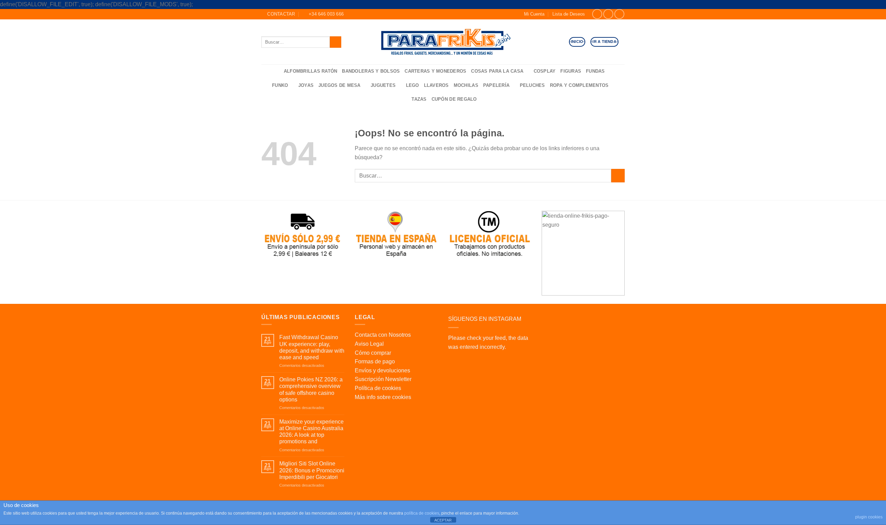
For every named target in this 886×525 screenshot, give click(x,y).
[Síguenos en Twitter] (619, 14)
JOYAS (306, 85)
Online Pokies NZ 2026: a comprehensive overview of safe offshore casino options (311, 389)
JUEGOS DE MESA (339, 85)
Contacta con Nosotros (383, 335)
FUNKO (280, 85)
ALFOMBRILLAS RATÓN (310, 71)
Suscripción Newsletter (383, 379)
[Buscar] (276, 71)
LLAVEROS (436, 85)
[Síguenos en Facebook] (597, 14)
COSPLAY (545, 71)
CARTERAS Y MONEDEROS (435, 71)
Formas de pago (375, 361)
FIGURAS (570, 71)
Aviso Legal (369, 344)
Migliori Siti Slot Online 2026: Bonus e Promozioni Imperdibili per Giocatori (311, 470)
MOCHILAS (466, 85)
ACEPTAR (443, 520)
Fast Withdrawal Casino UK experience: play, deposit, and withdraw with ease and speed (311, 347)
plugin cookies (869, 517)
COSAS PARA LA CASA (497, 71)
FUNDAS (595, 71)
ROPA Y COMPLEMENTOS (579, 85)
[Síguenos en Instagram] (608, 14)
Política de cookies (378, 388)
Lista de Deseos (568, 14)
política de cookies (421, 513)
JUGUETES (383, 85)
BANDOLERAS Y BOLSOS (371, 71)
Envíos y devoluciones (382, 370)
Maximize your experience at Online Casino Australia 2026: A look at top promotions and (311, 432)
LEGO (412, 85)
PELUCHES (532, 85)
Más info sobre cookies (383, 397)
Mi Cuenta (534, 14)
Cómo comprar (373, 353)
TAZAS (419, 99)
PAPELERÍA (496, 85)
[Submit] (335, 42)
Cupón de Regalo (454, 99)
